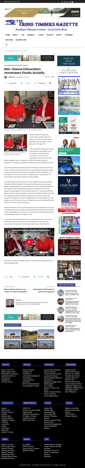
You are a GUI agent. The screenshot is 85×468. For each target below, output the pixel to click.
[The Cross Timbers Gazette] (42, 24)
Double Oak (6, 416)
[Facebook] (62, 1)
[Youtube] (72, 1)
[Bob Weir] (5, 77)
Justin (3, 426)
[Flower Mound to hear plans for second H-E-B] (12, 339)
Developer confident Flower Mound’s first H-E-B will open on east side (46, 346)
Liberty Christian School (50, 417)
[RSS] (67, 1)
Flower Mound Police (73, 384)
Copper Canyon (7, 412)
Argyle (4, 408)
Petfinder (47, 456)
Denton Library (50, 372)
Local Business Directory (28, 381)
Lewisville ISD (49, 412)
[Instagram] (65, 1)
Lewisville (5, 424)
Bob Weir (12, 77)
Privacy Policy (7, 382)
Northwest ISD (49, 414)
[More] (50, 83)
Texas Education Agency (50, 427)
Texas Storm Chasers (31, 448)
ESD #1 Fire (69, 380)
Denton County (7, 432)
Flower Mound (7, 418)
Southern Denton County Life (29, 342)
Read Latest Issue (8, 372)
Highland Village (7, 420)
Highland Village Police (74, 388)
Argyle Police (70, 370)
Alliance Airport (71, 416)
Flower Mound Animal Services (52, 447)
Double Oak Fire (71, 378)
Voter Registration (51, 396)
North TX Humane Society (51, 453)
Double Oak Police (72, 376)
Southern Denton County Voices (18, 51)
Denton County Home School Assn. (52, 421)
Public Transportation (52, 392)
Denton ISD (48, 410)
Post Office (48, 386)
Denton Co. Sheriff (72, 374)
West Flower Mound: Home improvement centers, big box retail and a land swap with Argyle (73, 320)
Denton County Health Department (31, 411)
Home (6, 51)
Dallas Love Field (72, 408)
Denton (4, 414)
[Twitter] (70, 1)
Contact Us (5, 378)
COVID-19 (26, 408)
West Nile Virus (29, 420)
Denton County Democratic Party (8, 445)
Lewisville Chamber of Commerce (31, 377)
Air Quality (27, 444)
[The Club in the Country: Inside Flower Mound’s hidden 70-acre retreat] (29, 339)
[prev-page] (5, 352)
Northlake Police (71, 390)
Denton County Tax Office (51, 389)
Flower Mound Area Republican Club (9, 457)
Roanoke (4, 430)
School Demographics (52, 424)
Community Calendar (52, 370)
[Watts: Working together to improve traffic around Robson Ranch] (60, 328)
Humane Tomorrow (51, 450)
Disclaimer (5, 380)
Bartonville (5, 410)
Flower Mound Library (52, 374)
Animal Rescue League (53, 444)
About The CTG (7, 370)
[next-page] (8, 352)
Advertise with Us (8, 376)
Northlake (5, 428)
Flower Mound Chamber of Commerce (28, 372)
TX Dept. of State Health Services (29, 417)
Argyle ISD (48, 408)
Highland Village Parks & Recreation (53, 383)
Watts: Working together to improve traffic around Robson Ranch (72, 330)
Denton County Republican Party (8, 453)
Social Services (50, 394)
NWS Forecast (28, 446)
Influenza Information (31, 414)
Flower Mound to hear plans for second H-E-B (12, 346)
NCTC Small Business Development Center (31, 385)
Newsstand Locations (9, 374)
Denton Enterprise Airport (72, 411)
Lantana (4, 422)
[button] (6, 44)
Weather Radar (28, 450)
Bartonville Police (72, 372)
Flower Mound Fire (72, 382)
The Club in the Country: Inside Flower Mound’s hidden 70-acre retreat (29, 346)
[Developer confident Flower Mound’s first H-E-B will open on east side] (46, 339)
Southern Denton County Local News (12, 344)
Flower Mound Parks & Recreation (53, 379)
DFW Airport (70, 414)
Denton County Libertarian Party (8, 449)
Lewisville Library (51, 376)
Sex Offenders (70, 392)
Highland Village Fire (73, 386)
